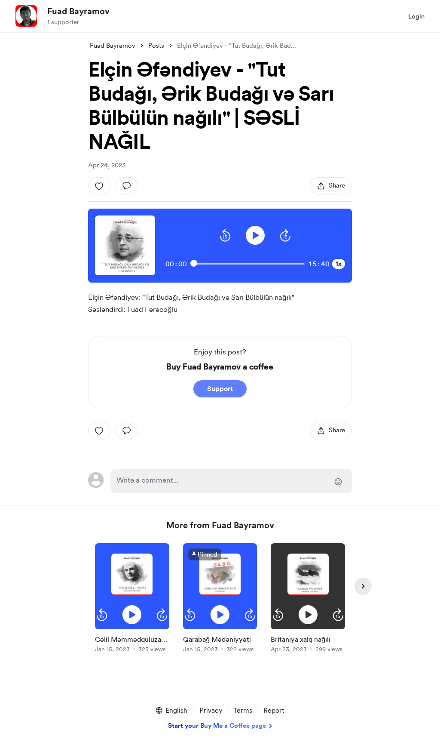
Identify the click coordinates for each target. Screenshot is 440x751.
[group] (132, 599)
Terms (242, 710)
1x (339, 264)
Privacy (210, 710)
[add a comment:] (127, 185)
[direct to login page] (231, 481)
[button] (225, 235)
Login (416, 16)
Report (273, 710)
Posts (156, 45)
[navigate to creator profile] (26, 16)
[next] (363, 586)
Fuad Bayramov (78, 11)
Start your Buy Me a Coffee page (217, 725)
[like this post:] (99, 185)
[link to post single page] (132, 642)
